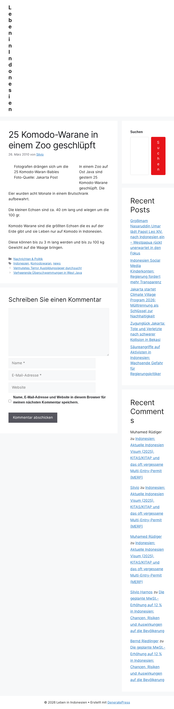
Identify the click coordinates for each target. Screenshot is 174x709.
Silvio (134, 487)
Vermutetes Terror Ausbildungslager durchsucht (47, 268)
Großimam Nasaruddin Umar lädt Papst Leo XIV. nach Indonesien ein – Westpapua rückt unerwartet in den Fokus (147, 237)
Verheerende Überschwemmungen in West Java (47, 272)
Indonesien (21, 263)
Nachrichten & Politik (28, 259)
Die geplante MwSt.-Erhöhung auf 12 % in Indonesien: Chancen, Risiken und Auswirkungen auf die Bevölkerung (147, 611)
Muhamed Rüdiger (146, 536)
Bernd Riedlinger (144, 641)
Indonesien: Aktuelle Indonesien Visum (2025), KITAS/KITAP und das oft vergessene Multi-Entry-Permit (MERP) (147, 458)
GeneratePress (118, 702)
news (57, 263)
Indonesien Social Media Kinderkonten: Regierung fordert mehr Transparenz (145, 271)
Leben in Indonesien (10, 58)
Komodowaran (41, 263)
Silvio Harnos (141, 592)
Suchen (136, 132)
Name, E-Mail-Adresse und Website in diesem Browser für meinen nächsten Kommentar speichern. (59, 399)
